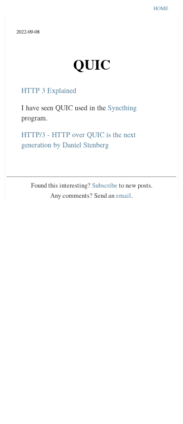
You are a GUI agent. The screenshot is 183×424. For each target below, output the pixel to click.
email (123, 195)
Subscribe (104, 185)
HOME (161, 8)
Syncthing (122, 107)
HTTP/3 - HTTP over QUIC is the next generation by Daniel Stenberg (78, 139)
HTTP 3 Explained (48, 90)
